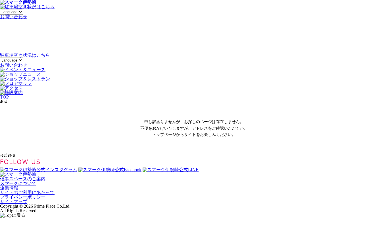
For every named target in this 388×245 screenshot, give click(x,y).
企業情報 (9, 187)
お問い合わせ (13, 65)
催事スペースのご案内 (22, 178)
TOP (4, 97)
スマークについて (18, 183)
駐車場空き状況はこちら (25, 55)
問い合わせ (13, 16)
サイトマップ (13, 201)
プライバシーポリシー (22, 197)
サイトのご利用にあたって (27, 192)
